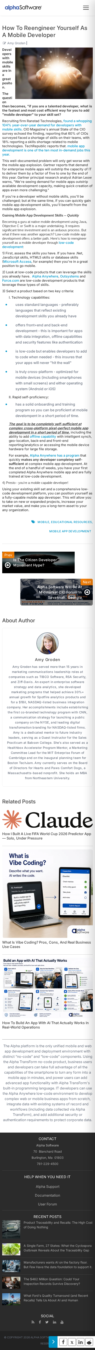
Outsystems (69, 276)
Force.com (10, 280)
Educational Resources (71, 522)
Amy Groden (16, 43)
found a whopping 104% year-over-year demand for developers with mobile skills (47, 125)
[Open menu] (86, 7)
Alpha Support (47, 1186)
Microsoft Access (17, 261)
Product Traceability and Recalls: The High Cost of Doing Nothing (58, 1225)
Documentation (47, 1195)
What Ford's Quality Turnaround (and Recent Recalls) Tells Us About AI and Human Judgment (56, 1298)
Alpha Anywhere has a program (54, 455)
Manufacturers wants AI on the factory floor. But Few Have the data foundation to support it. (58, 1264)
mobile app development (70, 531)
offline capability (43, 436)
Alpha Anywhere (45, 276)
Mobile (43, 522)
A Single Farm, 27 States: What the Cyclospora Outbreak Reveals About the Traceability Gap (58, 1248)
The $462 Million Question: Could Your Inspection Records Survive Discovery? (52, 1281)
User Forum (47, 1204)
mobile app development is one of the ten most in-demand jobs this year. (46, 150)
